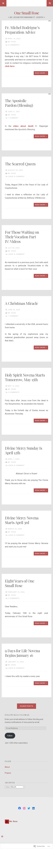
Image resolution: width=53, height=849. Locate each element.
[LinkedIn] (33, 808)
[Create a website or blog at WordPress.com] (2, 837)
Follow (9, 736)
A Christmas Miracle (22, 303)
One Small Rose (26, 12)
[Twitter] (28, 808)
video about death (23, 126)
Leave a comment (16, 176)
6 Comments (14, 45)
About (7, 767)
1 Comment (13, 118)
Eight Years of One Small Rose (19, 583)
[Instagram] (24, 808)
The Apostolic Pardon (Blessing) (19, 103)
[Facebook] (19, 808)
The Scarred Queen (20, 163)
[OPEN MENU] (3, 3)
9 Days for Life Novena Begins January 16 (22, 653)
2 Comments (14, 392)
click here (10, 66)
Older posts (26, 706)
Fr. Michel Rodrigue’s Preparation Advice (22, 30)
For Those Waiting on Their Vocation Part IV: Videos (22, 237)
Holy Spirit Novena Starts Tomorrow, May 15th (25, 377)
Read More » (41, 73)
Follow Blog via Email (17, 715)
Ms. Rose (12, 42)
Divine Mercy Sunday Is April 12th (23, 450)
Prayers (8, 773)
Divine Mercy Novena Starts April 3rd (21, 520)
